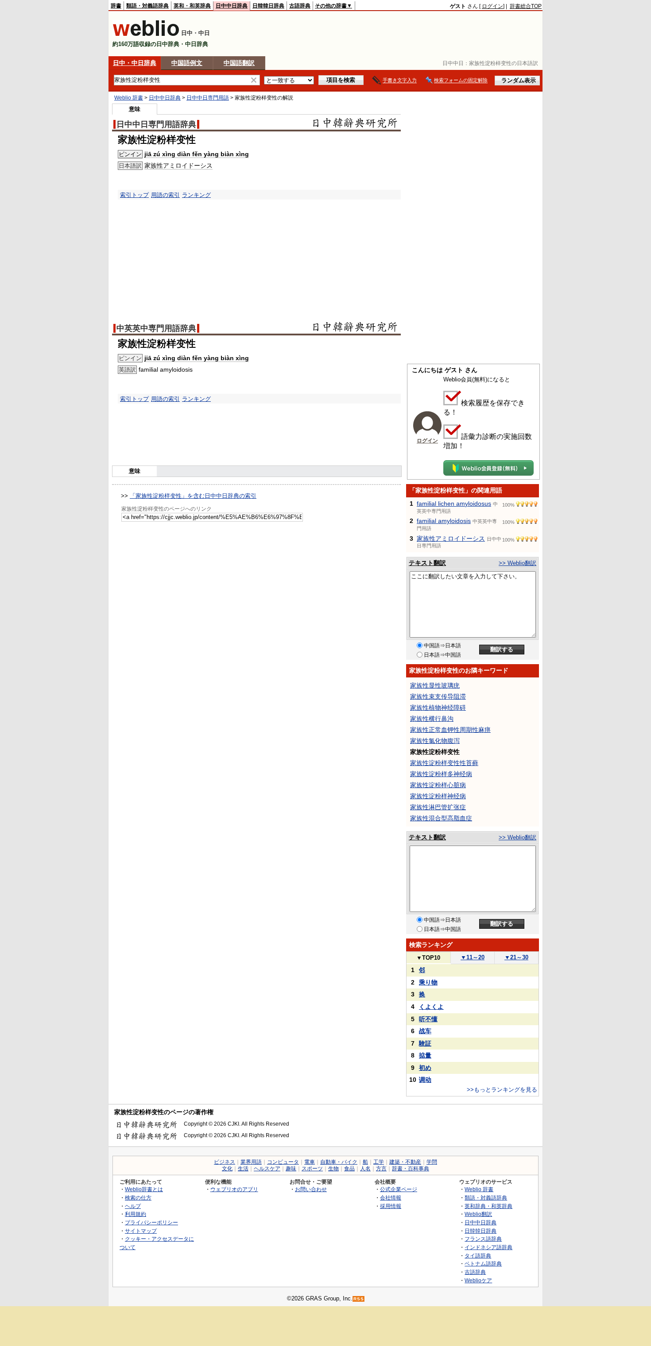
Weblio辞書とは (144, 1189)
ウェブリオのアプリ (234, 1189)
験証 (425, 1043)
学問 (431, 1162)
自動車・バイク (338, 1162)
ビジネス (224, 1162)
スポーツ (312, 1168)
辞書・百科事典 (410, 1168)
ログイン (492, 6)
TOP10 (428, 957)
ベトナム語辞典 (483, 1263)
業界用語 (251, 1162)
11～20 (472, 957)
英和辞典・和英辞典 (488, 1206)
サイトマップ (141, 1231)
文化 (227, 1168)
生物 (333, 1168)
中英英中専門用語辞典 (156, 328)
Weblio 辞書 (128, 97)
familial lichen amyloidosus (454, 503)
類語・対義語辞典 (147, 5)
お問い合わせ (311, 1189)
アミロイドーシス (188, 165)
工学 (378, 1162)
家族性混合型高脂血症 (441, 818)
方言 (381, 1168)
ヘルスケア (267, 1168)
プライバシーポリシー (151, 1222)
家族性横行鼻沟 (431, 718)
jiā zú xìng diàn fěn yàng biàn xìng (196, 154)
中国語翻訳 (239, 62)
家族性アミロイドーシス (451, 538)
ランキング (196, 195)
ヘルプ (133, 1206)
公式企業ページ (398, 1189)
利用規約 (135, 1214)
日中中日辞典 (232, 5)
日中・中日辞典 (134, 62)
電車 (309, 1162)
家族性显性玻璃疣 (435, 685)
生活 (243, 1168)
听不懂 (428, 1019)
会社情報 (390, 1197)
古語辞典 (299, 5)
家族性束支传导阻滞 (438, 696)
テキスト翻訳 (427, 562)
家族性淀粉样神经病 (438, 796)
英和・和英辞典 (192, 5)
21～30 (516, 957)
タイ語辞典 (478, 1255)
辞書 (116, 5)
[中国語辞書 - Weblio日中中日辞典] (145, 34)
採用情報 (390, 1206)
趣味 (291, 1168)
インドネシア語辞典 (488, 1247)
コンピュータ (283, 1162)
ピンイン (130, 154)
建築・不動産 (405, 1162)
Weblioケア (478, 1280)
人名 (365, 1168)
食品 (349, 1168)
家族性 (153, 165)
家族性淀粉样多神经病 (441, 773)
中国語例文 (186, 62)
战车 (425, 1030)
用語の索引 (165, 195)
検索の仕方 (138, 1197)
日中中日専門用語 (207, 97)
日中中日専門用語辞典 (156, 124)
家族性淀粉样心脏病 (438, 784)
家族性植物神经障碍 (438, 707)
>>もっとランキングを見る (502, 1089)
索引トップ (134, 195)
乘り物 (428, 982)
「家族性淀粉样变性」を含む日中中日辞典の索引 (193, 495)
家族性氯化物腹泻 (435, 740)
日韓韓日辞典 (268, 5)
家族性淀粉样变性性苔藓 (444, 762)
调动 (425, 1079)
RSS (358, 1298)
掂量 (425, 1055)
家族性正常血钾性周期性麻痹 (450, 729)
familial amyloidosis (444, 520)
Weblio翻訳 (478, 1214)
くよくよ (431, 1006)
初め (425, 1067)
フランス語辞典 (483, 1239)
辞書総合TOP (526, 6)
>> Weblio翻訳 (517, 563)
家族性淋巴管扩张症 (438, 807)
